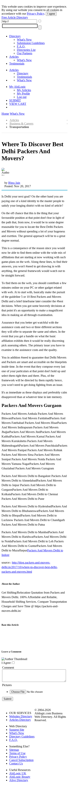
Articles (14, 56)
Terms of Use (17, 753)
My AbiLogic (17, 86)
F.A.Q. (21, 46)
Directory (15, 36)
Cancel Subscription (21, 760)
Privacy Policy (35, 13)
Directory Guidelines (21, 736)
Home (5, 113)
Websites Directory (20, 716)
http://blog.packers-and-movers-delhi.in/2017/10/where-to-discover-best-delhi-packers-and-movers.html (30, 567)
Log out (21, 97)
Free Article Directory (15, 17)
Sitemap (14, 749)
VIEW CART (17, 103)
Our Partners (24, 53)
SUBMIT (15, 100)
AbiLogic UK (17, 773)
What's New (24, 39)
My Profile (23, 93)
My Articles (24, 90)
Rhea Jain (14, 182)
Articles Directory (20, 719)
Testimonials (16, 63)
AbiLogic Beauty (19, 776)
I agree (51, 13)
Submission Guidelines (31, 43)
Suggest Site (16, 729)
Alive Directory (18, 780)
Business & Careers (21, 123)
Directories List (26, 49)
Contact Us (16, 763)
